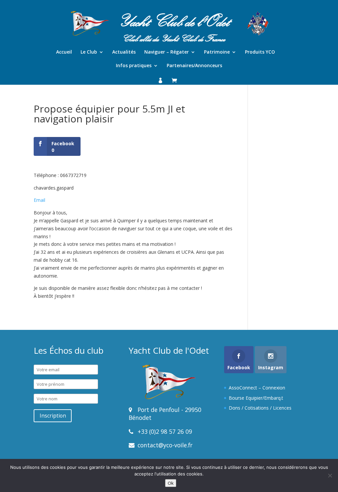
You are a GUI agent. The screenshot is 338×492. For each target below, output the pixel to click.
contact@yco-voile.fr (164, 445)
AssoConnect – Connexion (257, 387)
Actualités (124, 52)
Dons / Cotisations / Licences (260, 408)
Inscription (53, 415)
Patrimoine (217, 52)
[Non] (329, 475)
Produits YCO (260, 52)
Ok (171, 483)
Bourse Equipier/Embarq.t (256, 398)
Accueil (64, 52)
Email (39, 200)
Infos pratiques (134, 65)
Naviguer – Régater (166, 52)
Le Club (89, 52)
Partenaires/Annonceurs (194, 65)
